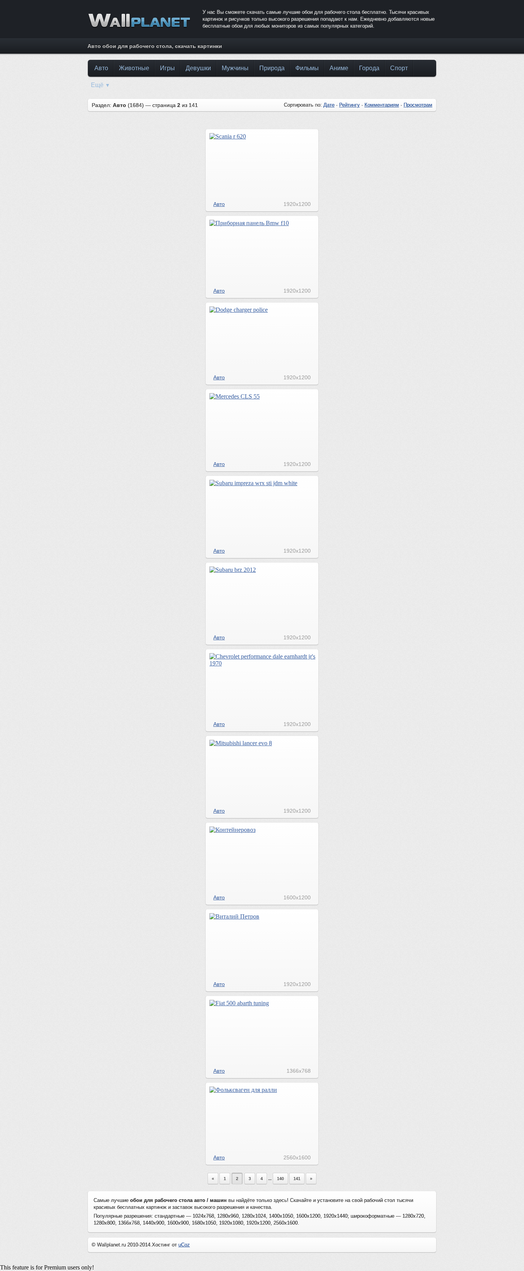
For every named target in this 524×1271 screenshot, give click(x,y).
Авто (101, 68)
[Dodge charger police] (238, 309)
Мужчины (235, 68)
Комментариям (381, 105)
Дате (329, 105)
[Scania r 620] (227, 136)
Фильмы (307, 68)
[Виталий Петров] (234, 916)
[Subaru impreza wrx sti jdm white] (253, 483)
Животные (134, 68)
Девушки (198, 68)
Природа (272, 68)
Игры (167, 68)
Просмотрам (418, 105)
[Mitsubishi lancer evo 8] (240, 743)
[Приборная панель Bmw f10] (249, 223)
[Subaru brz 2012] (232, 569)
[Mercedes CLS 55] (234, 396)
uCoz (184, 1245)
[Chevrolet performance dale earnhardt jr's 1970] (262, 663)
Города (369, 68)
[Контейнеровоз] (232, 829)
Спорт (399, 68)
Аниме (339, 68)
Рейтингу (349, 105)
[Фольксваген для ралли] (243, 1090)
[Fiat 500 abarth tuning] (239, 1003)
